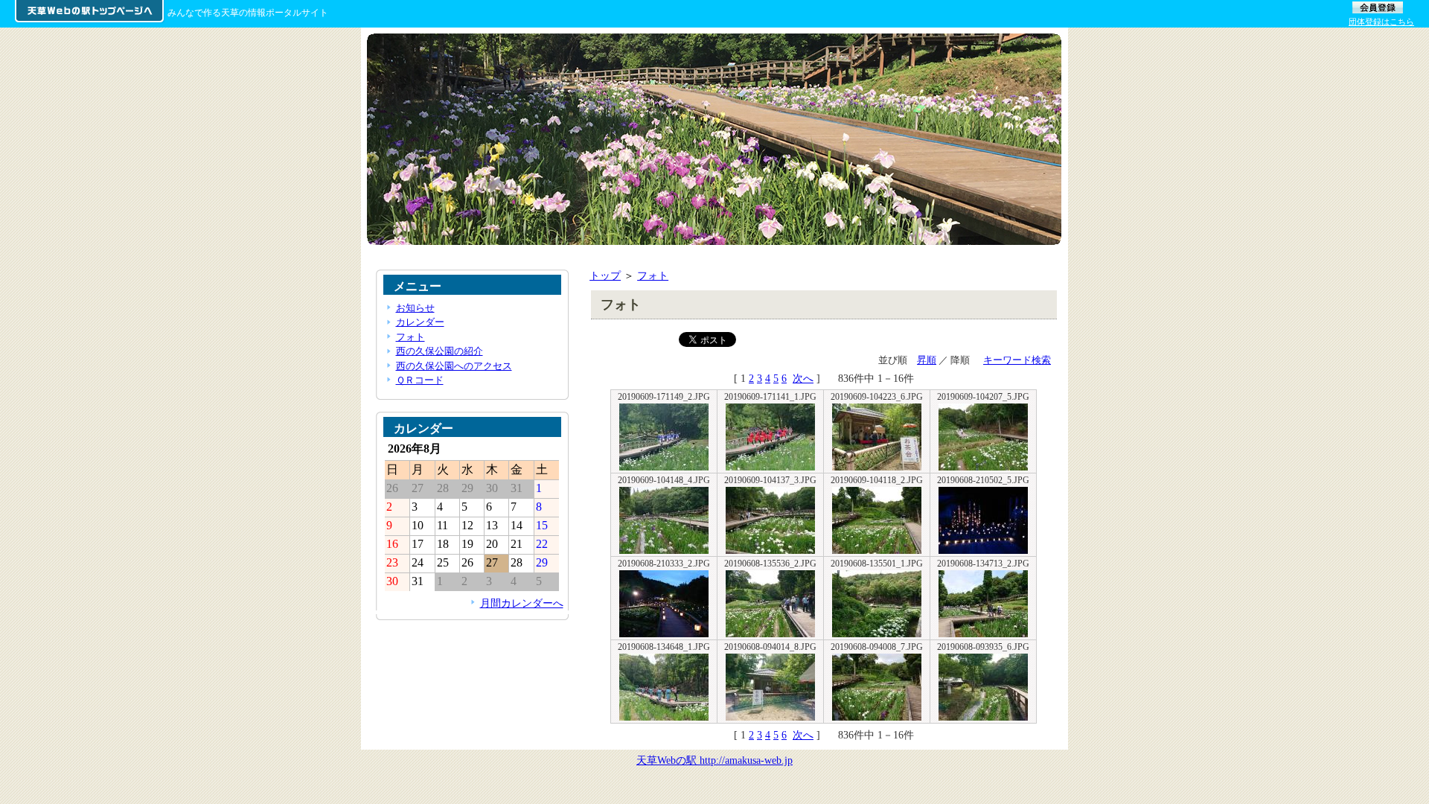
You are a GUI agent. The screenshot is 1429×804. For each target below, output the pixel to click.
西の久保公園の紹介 (439, 351)
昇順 (926, 360)
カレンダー (420, 322)
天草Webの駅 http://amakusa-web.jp (714, 760)
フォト (652, 275)
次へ (803, 378)
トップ (605, 275)
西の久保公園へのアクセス (454, 365)
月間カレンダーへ (521, 603)
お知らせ (415, 307)
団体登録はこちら (1381, 21)
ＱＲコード (420, 380)
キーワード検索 (1017, 360)
